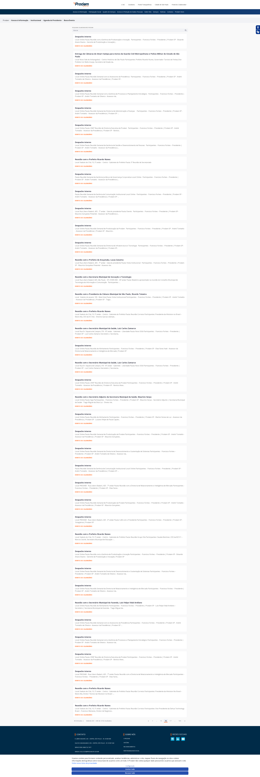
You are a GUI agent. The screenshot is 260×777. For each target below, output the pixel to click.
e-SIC (123, 5)
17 (171, 721)
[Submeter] (185, 30)
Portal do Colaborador (179, 5)
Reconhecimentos (129, 747)
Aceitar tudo (130, 769)
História (126, 743)
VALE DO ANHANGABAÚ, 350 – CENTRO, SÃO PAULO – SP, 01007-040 (94, 743)
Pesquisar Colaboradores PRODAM (82, 27)
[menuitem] (80, 11)
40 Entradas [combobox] (78, 721)
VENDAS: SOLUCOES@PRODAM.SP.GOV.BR (87, 751)
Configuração (130, 766)
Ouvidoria (131, 5)
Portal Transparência (144, 5)
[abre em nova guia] (172, 739)
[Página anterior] (148, 720)
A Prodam (127, 738)
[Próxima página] (185, 720)
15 (161, 721)
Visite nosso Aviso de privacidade (84, 763)
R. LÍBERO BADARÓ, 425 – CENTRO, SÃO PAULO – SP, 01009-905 (93, 739)
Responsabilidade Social (131, 751)
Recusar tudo (130, 773)
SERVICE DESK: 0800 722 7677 (83, 747)
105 (180, 721)
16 (166, 721)
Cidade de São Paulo (161, 5)
